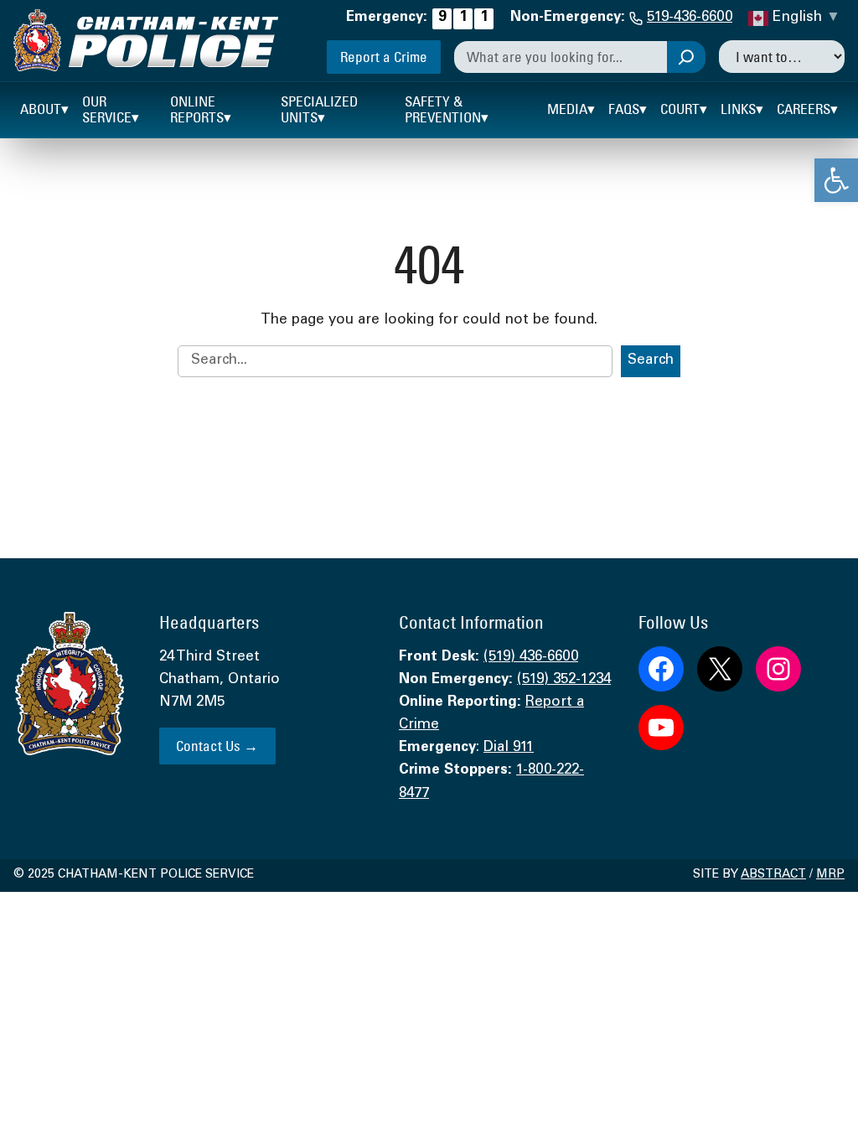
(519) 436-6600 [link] (530, 657)
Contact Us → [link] (217, 745)
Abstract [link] (773, 875)
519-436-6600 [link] (689, 18)
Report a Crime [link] (383, 56)
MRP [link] (830, 875)
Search (651, 361)
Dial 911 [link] (508, 748)
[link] (836, 180)
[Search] (686, 57)
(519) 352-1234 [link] (564, 680)
